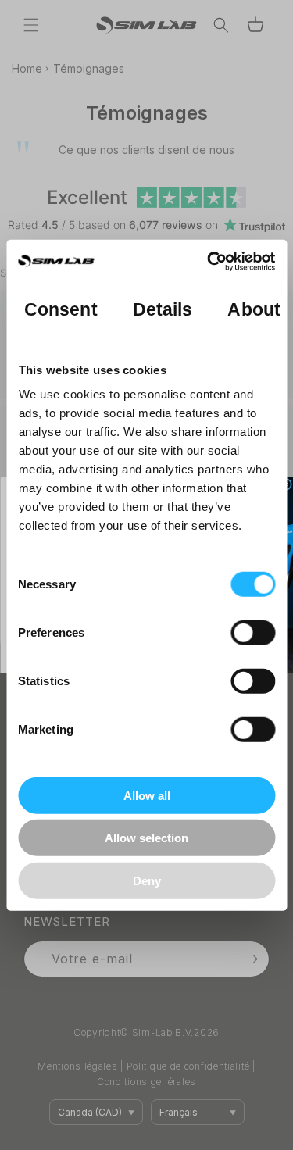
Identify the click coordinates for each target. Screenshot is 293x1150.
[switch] (252, 632)
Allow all (146, 795)
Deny (147, 880)
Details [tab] (162, 310)
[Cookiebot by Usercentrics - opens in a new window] (208, 262)
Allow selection (146, 838)
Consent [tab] (61, 310)
